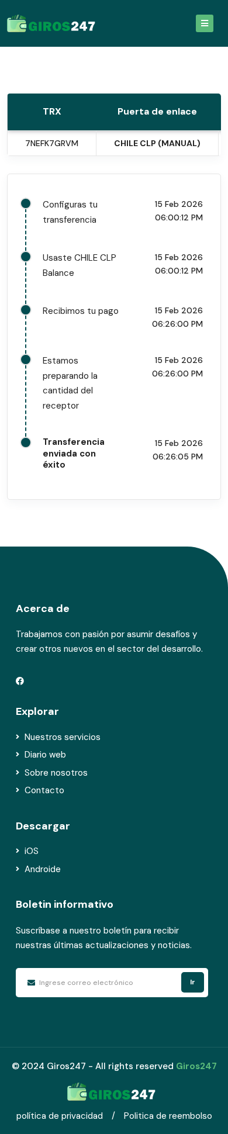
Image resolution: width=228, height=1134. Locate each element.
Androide (43, 869)
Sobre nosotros (56, 773)
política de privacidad (59, 1116)
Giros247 (196, 1066)
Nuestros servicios (63, 737)
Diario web (45, 754)
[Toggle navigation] (204, 23)
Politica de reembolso (168, 1116)
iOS (32, 851)
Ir (192, 982)
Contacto (44, 790)
